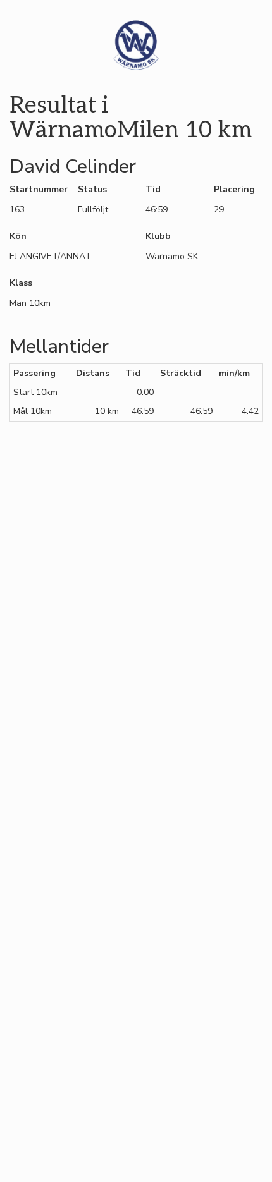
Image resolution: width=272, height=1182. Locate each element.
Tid (153, 189)
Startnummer (34, 189)
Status (92, 189)
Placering (234, 189)
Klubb (158, 236)
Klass (20, 283)
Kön (18, 236)
